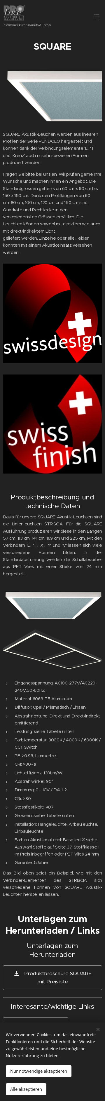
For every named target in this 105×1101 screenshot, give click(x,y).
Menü (96, 16)
